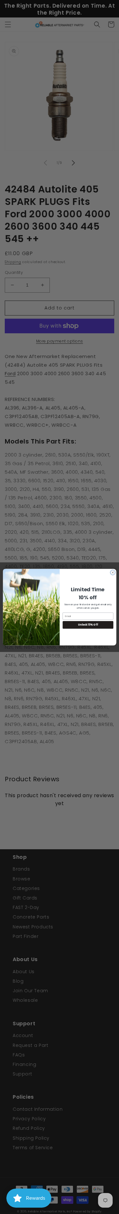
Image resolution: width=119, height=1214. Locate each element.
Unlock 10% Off (88, 625)
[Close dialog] (112, 572)
